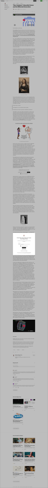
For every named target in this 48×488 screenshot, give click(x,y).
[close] (34, 233)
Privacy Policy (30, 252)
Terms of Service (26, 252)
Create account (24, 247)
